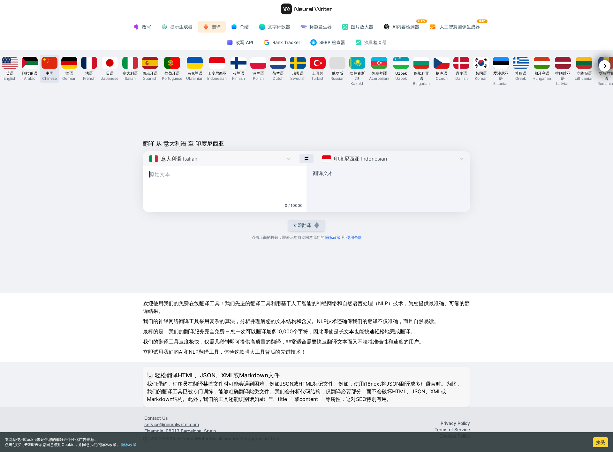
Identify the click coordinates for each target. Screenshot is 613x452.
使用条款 (354, 237)
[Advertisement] (306, 112)
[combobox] (149, 158)
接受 (600, 442)
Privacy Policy (455, 423)
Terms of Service (452, 429)
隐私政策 (129, 444)
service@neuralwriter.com (171, 424)
